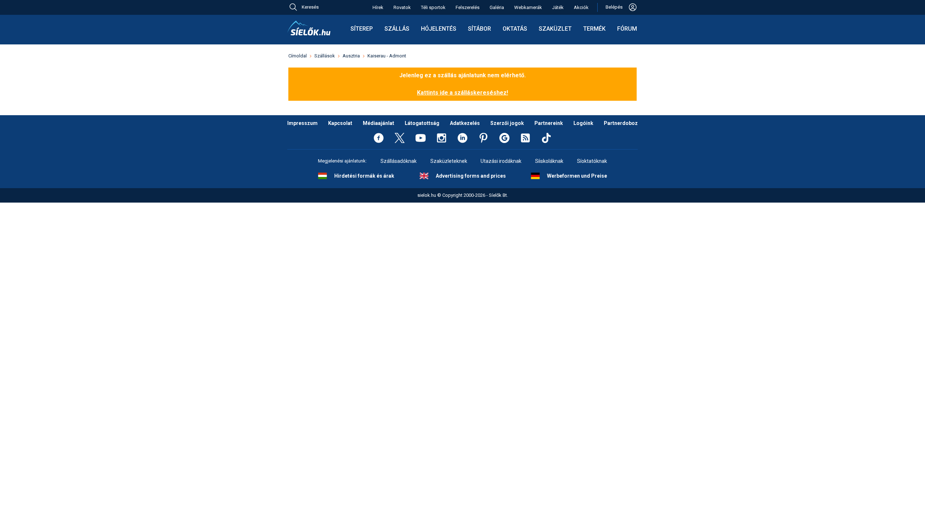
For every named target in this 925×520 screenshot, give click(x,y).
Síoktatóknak (592, 161)
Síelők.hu (309, 28)
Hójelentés (438, 28)
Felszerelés (467, 7)
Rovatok (402, 7)
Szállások (324, 55)
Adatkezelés (465, 123)
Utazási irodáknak (501, 161)
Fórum (627, 28)
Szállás (396, 28)
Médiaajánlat (378, 123)
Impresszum (302, 123)
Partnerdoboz (621, 123)
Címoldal (297, 55)
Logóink (583, 123)
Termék (594, 28)
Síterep (361, 28)
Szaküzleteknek (448, 161)
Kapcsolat (340, 123)
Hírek (378, 7)
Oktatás (515, 28)
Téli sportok (433, 7)
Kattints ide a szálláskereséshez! (462, 92)
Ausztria (351, 55)
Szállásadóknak (398, 161)
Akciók (581, 7)
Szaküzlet (555, 28)
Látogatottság (422, 123)
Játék (558, 7)
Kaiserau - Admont (386, 55)
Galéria (497, 7)
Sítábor (479, 28)
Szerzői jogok (507, 123)
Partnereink (548, 123)
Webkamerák (528, 7)
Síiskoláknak (549, 161)
